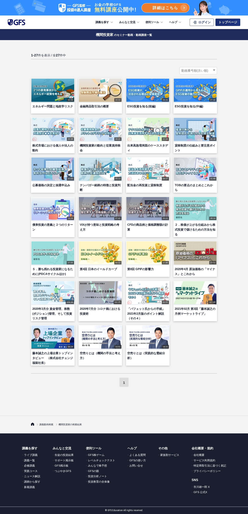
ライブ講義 (31, 454)
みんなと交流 (127, 22)
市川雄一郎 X (202, 486)
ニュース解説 (32, 476)
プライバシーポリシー (207, 471)
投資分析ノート (97, 476)
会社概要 (199, 454)
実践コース (31, 471)
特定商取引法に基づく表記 (210, 465)
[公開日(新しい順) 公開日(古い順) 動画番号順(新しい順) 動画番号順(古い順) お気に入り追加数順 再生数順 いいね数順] (198, 70)
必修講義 (29, 465)
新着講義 (29, 487)
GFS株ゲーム (96, 454)
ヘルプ (173, 22)
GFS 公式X (200, 492)
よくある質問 (137, 454)
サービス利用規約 (204, 460)
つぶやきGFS (63, 471)
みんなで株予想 (97, 465)
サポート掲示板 (64, 460)
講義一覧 (29, 460)
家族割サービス (169, 454)
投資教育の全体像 (99, 481)
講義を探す (102, 22)
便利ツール (152, 22)
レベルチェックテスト (101, 460)
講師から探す (32, 481)
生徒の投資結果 (64, 454)
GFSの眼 (93, 471)
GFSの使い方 (137, 460)
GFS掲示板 (61, 465)
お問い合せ (136, 465)
